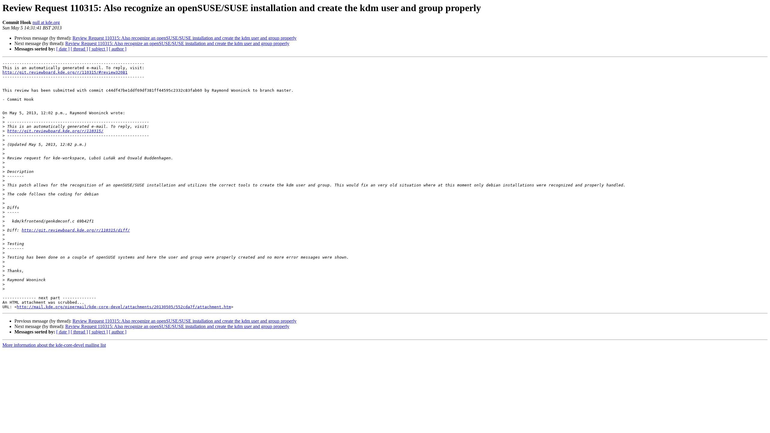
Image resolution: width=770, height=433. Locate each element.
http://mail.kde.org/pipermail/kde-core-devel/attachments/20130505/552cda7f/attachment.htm (124, 307)
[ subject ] (98, 48)
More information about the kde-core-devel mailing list (54, 345)
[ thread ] (79, 48)
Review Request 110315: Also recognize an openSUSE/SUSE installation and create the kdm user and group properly (184, 38)
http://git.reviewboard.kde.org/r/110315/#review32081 (65, 72)
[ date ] (62, 48)
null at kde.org (46, 22)
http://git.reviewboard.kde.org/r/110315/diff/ (76, 230)
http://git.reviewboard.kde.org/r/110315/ (55, 131)
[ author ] (117, 48)
